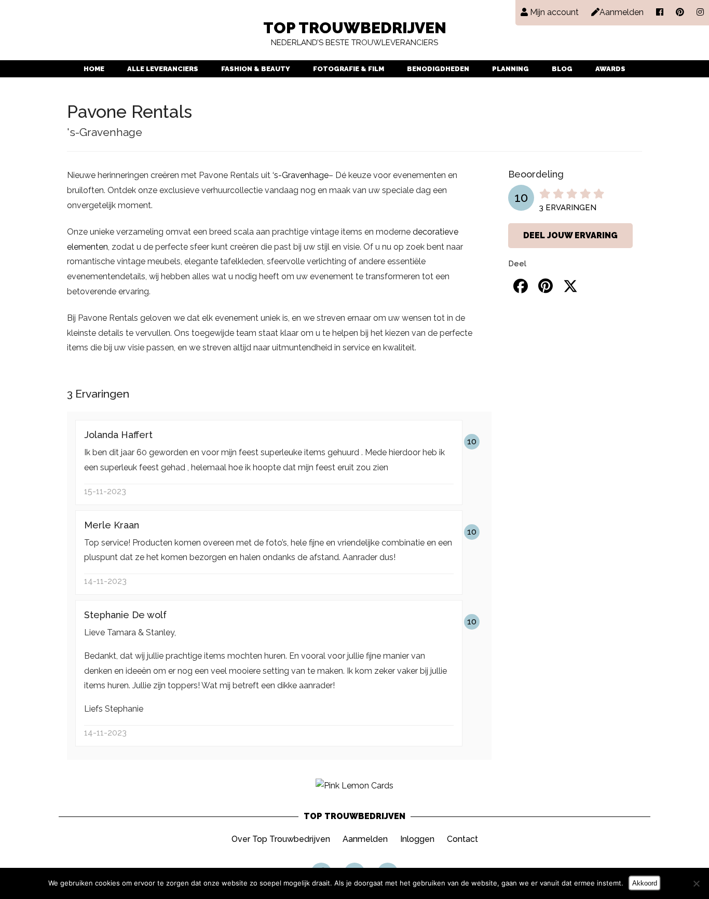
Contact (462, 839)
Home (94, 69)
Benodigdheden (438, 69)
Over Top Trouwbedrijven (280, 839)
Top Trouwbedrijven (354, 34)
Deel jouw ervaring (570, 235)
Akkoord (644, 883)
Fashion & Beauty (255, 69)
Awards (610, 69)
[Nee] (696, 883)
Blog (562, 69)
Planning (510, 69)
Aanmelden (365, 839)
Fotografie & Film (348, 69)
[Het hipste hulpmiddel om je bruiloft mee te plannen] (354, 786)
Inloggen (417, 839)
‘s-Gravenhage (300, 175)
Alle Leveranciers (162, 69)
